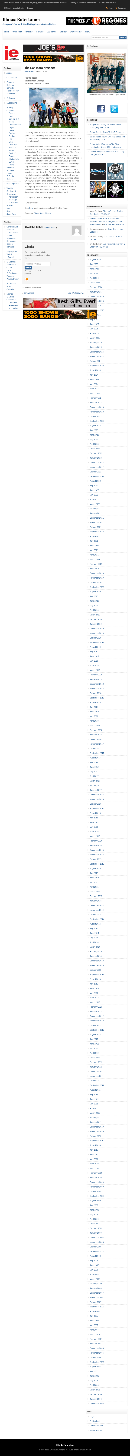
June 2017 (94, 767)
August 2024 (95, 370)
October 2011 (95, 1081)
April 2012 (94, 1053)
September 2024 (97, 366)
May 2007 (94, 1325)
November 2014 (97, 910)
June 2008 (94, 1265)
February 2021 (96, 564)
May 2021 (94, 550)
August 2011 (95, 1090)
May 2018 (94, 716)
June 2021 (94, 546)
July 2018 (94, 707)
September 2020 (97, 587)
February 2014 (96, 951)
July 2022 (94, 486)
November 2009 (97, 1187)
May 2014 (94, 938)
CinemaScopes (15, 125)
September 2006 (97, 1362)
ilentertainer (29, 72)
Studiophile (14, 159)
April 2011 (94, 1108)
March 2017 (95, 781)
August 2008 (95, 1256)
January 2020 (96, 624)
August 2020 (95, 592)
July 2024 (94, 375)
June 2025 (94, 324)
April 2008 (94, 1274)
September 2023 (97, 421)
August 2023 (95, 426)
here (31, 208)
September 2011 (97, 1085)
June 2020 (94, 601)
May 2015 (94, 882)
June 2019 (94, 656)
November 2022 (97, 467)
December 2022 (97, 462)
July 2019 (94, 652)
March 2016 (95, 836)
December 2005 (97, 1404)
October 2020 (95, 582)
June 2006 (94, 1376)
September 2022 (97, 476)
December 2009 (97, 1182)
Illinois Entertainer (21, 19)
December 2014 (97, 905)
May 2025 (94, 329)
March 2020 (95, 615)
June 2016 (94, 822)
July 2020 (94, 596)
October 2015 (95, 859)
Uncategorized (75, 32)
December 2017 (97, 739)
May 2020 (94, 605)
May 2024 (94, 384)
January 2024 (96, 403)
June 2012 (94, 1044)
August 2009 (95, 1201)
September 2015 (97, 864)
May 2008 (94, 1270)
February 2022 (96, 509)
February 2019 (96, 675)
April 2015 (94, 887)
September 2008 (97, 1251)
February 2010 (96, 1173)
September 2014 (97, 919)
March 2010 (95, 1168)
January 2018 (96, 735)
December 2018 (97, 684)
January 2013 (96, 1011)
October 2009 (95, 1191)
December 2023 (97, 407)
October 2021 (95, 527)
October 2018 (95, 693)
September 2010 (97, 1141)
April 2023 (94, 444)
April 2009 (94, 1219)
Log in (92, 1416)
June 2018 (94, 712)
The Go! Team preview (40, 67)
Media (11, 150)
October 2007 (95, 1302)
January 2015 (96, 901)
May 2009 (94, 1214)
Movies (9, 205)
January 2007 (96, 1344)
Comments (122, 8)
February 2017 (96, 785)
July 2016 (94, 818)
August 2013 (95, 979)
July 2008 (94, 1261)
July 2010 (94, 1150)
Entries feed (95, 1421)
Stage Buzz (39, 213)
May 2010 (94, 1159)
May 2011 (94, 1104)
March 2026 (95, 283)
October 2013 (95, 970)
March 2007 (95, 1334)
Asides (6, 32)
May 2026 (94, 273)
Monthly (63, 32)
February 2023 (96, 453)
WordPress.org (96, 1430)
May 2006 (94, 1380)
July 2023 (94, 430)
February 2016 (96, 841)
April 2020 (94, 610)
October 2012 (95, 1025)
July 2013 (94, 984)
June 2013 (94, 988)
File (10, 139)
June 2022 (94, 490)
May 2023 (94, 439)
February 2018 (96, 730)
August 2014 (95, 924)
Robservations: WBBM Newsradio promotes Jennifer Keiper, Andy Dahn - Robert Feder (106, 222)
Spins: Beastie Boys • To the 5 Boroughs (107, 132)
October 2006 (95, 1357)
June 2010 (94, 1154)
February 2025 (96, 343)
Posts (110, 8)
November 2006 (97, 1353)
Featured (29, 32)
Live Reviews (12, 203)
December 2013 (97, 961)
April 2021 (94, 555)
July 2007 (94, 1316)
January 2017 (96, 790)
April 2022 (94, 499)
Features (10, 168)
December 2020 (97, 573)
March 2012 (95, 1058)
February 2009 (96, 1228)
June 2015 (94, 878)
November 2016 (97, 799)
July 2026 (94, 264)
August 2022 (95, 481)
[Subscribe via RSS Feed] (26, 279)
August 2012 (95, 1035)
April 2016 (94, 832)
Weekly (87, 32)
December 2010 (97, 1127)
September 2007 (97, 1307)
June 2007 (94, 1321)
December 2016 (97, 795)
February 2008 (96, 1284)
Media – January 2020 (114, 224)
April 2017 (94, 776)
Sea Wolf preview (75, 293)
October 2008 (95, 1247)
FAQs (8, 270)
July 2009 (94, 1205)
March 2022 (95, 504)
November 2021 (97, 522)
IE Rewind (39, 32)
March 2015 (95, 891)
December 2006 (97, 1348)
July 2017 (94, 762)
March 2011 (95, 1113)
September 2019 (97, 642)
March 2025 (95, 338)
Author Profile (50, 228)
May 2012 (94, 1048)
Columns (10, 110)
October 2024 (95, 361)
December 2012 (97, 1016)
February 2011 (96, 1118)
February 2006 (96, 1394)
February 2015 (96, 896)
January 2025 (96, 347)
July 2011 (94, 1094)
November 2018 (97, 689)
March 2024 (95, 393)
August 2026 (95, 259)
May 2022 (94, 495)
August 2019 (95, 647)
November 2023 (97, 412)
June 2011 (94, 1099)
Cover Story (17, 32)
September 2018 (97, 698)
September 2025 (97, 310)
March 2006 (95, 1390)
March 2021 (95, 559)
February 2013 (96, 1007)
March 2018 (95, 725)
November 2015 (97, 855)
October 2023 (95, 416)
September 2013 (97, 975)
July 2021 (94, 541)
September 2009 (97, 1196)
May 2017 (94, 772)
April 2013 (94, 998)
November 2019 (97, 633)
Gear (11, 142)
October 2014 (95, 915)
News (8, 208)
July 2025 (94, 319)
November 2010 (97, 1131)
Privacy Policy (12, 279)
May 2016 (94, 827)
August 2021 (95, 536)
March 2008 (95, 1279)
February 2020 (96, 619)
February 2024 (96, 398)
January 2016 (96, 845)
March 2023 (95, 449)
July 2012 (94, 1039)
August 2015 (95, 868)
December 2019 (97, 629)
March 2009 (95, 1224)
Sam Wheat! (29, 293)
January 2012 (96, 1067)
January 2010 (96, 1178)
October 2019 (95, 638)
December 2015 (97, 850)
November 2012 (97, 1021)
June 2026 (94, 269)
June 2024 (94, 379)
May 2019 (94, 661)
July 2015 (94, 873)
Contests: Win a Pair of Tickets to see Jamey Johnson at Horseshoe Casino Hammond (35, 2)
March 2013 (95, 1002)
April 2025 (94, 333)
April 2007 (94, 1330)
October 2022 (95, 472)
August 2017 (95, 758)
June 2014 (94, 933)
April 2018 (94, 721)
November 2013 (97, 965)
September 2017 (97, 753)
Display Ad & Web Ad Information (83, 2)
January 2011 (95, 1122)
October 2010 (95, 1136)
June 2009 (94, 1210)
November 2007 (97, 1297)
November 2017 (97, 744)
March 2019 (95, 670)
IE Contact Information (107, 2)
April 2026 (94, 278)
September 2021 (97, 532)
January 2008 (96, 1288)
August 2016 (95, 813)
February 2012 (96, 1062)
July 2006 (94, 1371)
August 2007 (95, 1311)
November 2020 (97, 578)
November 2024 (97, 356)
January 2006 (96, 1399)
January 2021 (96, 569)
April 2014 (94, 942)
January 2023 (96, 458)
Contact (9, 267)
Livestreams (51, 32)
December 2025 (97, 296)
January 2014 (96, 956)
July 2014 (94, 928)
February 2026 (96, 287)
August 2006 (95, 1367)
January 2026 (96, 292)
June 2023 (94, 435)
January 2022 (96, 513)
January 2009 (96, 1233)
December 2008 (97, 1237)
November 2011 (97, 1076)
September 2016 (97, 808)
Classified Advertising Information (14, 305)
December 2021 (97, 518)
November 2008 (97, 1242)
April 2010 (94, 1164)
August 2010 (95, 1145)
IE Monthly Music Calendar (14, 8)
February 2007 (96, 1339)
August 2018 (95, 702)
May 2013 (94, 993)
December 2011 (97, 1071)
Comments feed (96, 1426)
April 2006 (94, 1385)
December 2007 (97, 1293)
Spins (8, 211)
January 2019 (96, 679)
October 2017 (95, 748)
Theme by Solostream (82, 1450)
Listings (30, 8)
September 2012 (97, 1030)
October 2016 (95, 804)
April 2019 (94, 665)
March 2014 (95, 947)
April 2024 (94, 389)
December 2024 (97, 352)
